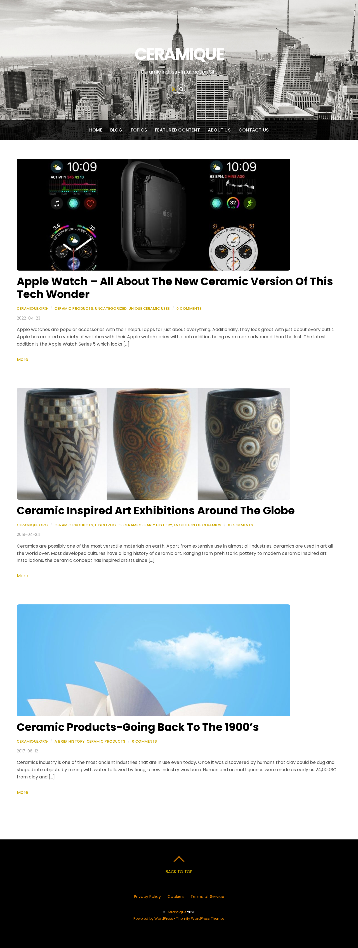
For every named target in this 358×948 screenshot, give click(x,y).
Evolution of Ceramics (198, 525)
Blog (116, 130)
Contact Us (254, 130)
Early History (158, 525)
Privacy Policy (147, 896)
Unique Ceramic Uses (149, 308)
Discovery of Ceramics (119, 525)
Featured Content (177, 130)
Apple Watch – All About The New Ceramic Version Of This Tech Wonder (175, 288)
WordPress (163, 918)
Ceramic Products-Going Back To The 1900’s (138, 727)
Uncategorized (111, 308)
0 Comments (189, 308)
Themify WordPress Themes (200, 918)
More (22, 359)
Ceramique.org (32, 308)
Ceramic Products (74, 308)
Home (95, 130)
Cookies (176, 896)
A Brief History (70, 741)
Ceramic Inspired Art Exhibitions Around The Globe (156, 510)
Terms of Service (207, 896)
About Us (219, 130)
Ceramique (176, 912)
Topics (138, 130)
